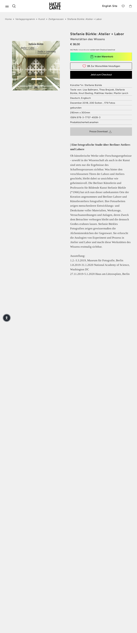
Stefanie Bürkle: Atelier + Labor (84, 19)
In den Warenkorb (104, 56)
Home (8, 19)
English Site (109, 6)
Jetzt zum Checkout (101, 74)
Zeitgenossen (56, 19)
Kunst (41, 19)
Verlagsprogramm (25, 19)
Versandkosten (84, 50)
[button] (7, 318)
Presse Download (98, 131)
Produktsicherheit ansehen (84, 122)
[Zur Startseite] (59, 6)
